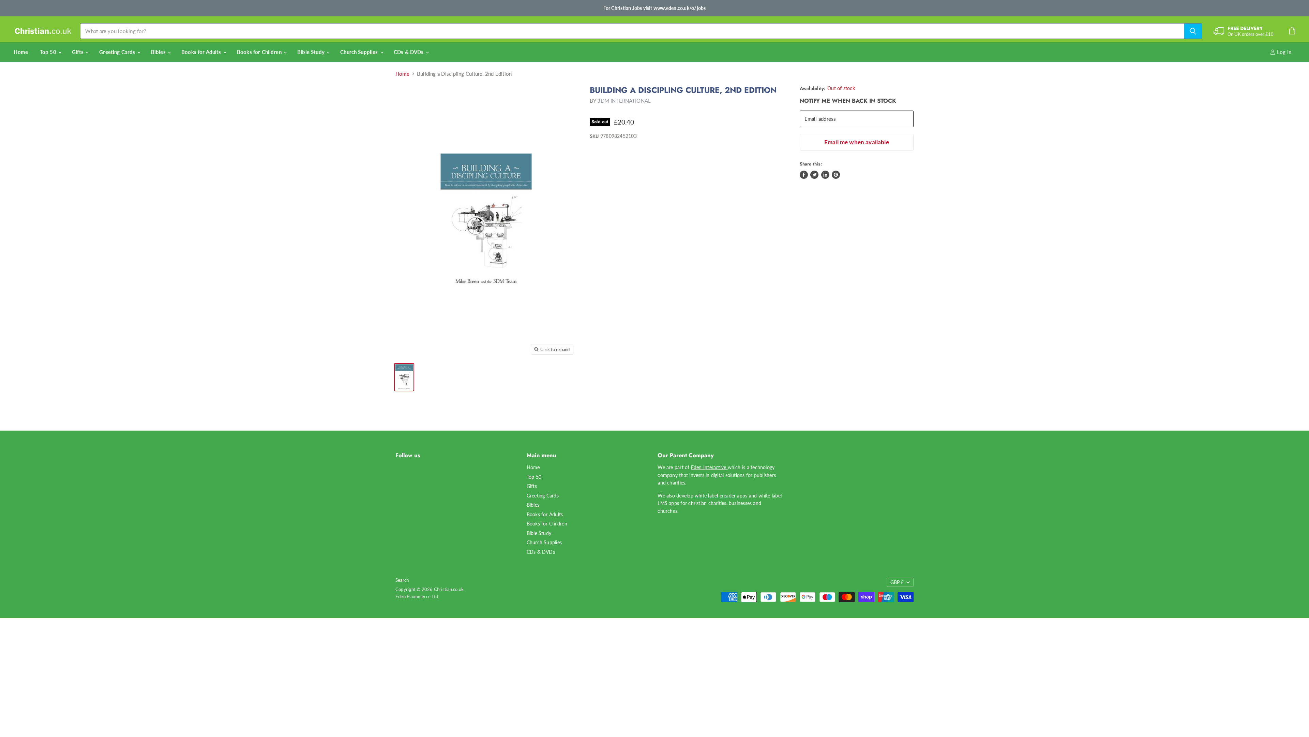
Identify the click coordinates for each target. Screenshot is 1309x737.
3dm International (624, 101)
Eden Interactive (709, 467)
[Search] (1193, 31)
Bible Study (311, 52)
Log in (1283, 52)
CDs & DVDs (409, 52)
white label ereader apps (721, 495)
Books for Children (260, 52)
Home (21, 52)
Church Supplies (359, 52)
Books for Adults (202, 52)
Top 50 (49, 52)
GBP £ (897, 582)
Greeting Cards (117, 52)
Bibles (159, 52)
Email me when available (856, 142)
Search (402, 580)
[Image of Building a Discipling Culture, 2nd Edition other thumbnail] (404, 377)
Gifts (78, 52)
